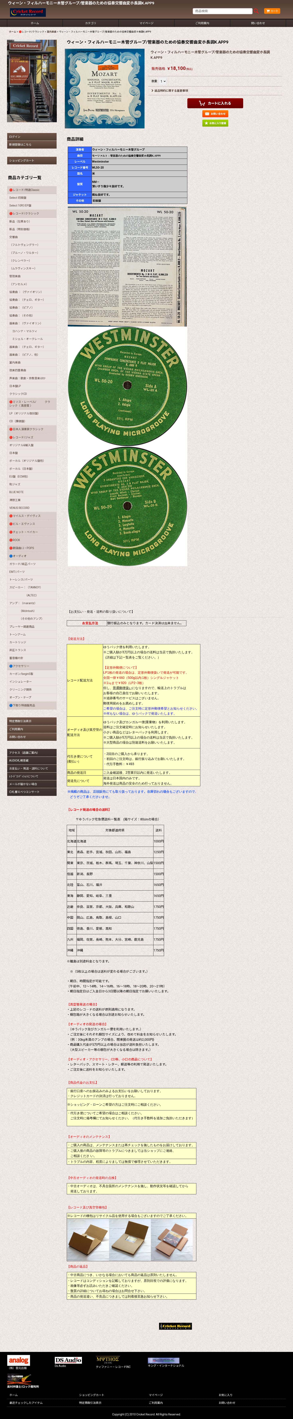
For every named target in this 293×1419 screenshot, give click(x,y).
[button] (215, 123)
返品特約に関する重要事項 (171, 90)
